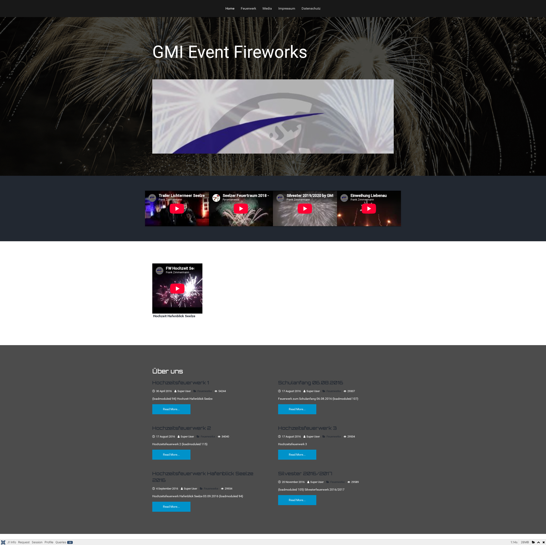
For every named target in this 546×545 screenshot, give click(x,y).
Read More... (171, 409)
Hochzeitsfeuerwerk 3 (307, 428)
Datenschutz (311, 8)
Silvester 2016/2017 (305, 473)
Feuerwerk (248, 8)
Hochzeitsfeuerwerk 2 (181, 428)
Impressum (286, 8)
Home (229, 8)
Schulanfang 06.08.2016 (310, 382)
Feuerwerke (204, 391)
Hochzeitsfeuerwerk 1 (180, 382)
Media (267, 8)
